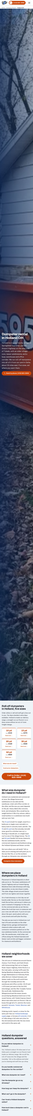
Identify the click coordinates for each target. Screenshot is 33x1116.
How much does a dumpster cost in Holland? (15, 1109)
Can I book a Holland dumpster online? (13, 1101)
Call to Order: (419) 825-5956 (16, 776)
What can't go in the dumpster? (14, 1094)
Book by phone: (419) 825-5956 (17, 373)
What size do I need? (10, 763)
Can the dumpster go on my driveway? (12, 1082)
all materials (22, 1016)
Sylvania (11, 1005)
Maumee (24, 1005)
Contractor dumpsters (10, 768)
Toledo (17, 1005)
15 (2, 829)
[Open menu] (29, 3)
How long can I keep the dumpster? (15, 1088)
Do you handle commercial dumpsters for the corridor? (12, 1068)
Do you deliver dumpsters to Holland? (12, 1045)
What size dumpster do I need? (13, 1075)
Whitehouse (6, 1007)
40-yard (7, 838)
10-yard (7, 822)
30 (29, 836)
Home (3, 7)
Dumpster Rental (11, 7)
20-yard (9, 829)
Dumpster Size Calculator (13, 861)
